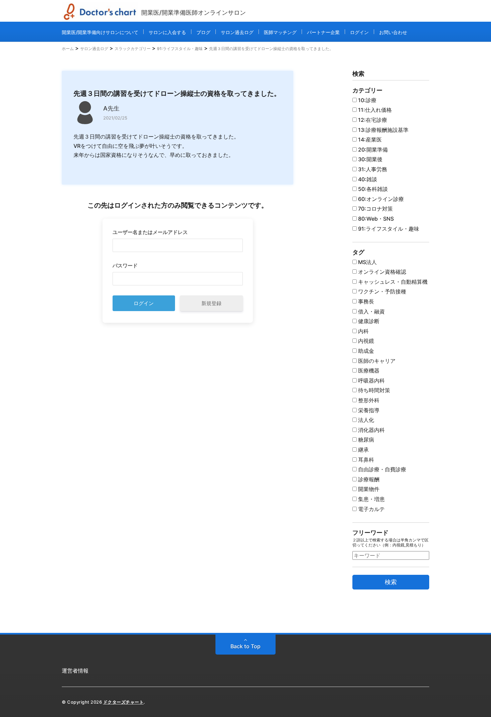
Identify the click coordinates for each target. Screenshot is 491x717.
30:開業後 (369, 159)
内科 (363, 331)
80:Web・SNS (375, 218)
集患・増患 (371, 499)
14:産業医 (369, 139)
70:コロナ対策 (375, 208)
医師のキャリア (376, 360)
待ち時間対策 (373, 390)
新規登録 (211, 303)
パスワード (125, 265)
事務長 (365, 301)
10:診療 (366, 100)
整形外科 (368, 400)
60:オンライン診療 (380, 199)
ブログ (203, 32)
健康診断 (368, 321)
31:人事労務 (372, 169)
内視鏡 (365, 340)
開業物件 (368, 489)
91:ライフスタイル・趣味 (388, 228)
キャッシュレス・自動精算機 (392, 281)
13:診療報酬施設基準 (382, 130)
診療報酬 (368, 479)
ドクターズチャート (123, 702)
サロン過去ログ (237, 32)
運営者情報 (75, 670)
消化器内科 (371, 430)
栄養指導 (368, 410)
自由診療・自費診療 (381, 469)
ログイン (359, 32)
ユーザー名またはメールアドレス (150, 232)
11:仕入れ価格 (374, 109)
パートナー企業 (323, 32)
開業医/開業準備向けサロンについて (100, 32)
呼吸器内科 (371, 380)
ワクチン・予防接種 (381, 291)
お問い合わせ (393, 32)
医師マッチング (280, 32)
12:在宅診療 (372, 119)
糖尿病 (365, 439)
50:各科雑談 (372, 189)
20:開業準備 (372, 149)
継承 (363, 449)
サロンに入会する (167, 32)
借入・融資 (371, 311)
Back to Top (245, 646)
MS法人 (367, 262)
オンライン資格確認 (381, 271)
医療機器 (368, 370)
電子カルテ (371, 509)
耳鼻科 (365, 459)
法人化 (365, 420)
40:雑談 (367, 179)
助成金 (365, 350)
